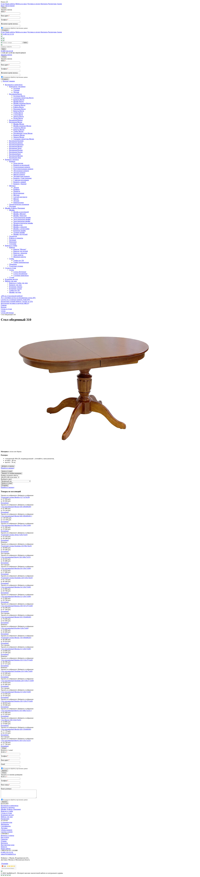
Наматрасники (18, 202)
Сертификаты (6, 826)
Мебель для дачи (11, 281)
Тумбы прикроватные (21, 262)
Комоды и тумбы (11, 245)
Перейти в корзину (7, 468)
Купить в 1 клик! (7, 471)
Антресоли (13, 236)
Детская (16, 92)
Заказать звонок (6, 55)
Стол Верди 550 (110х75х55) (11, 720)
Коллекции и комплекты (13, 85)
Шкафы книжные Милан (22, 126)
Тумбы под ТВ (18, 260)
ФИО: (3, 11)
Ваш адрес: (5, 16)
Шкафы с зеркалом (20, 227)
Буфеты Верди (18, 107)
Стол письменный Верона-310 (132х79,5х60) (17, 660)
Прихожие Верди (19, 109)
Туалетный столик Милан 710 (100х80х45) (16, 637)
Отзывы (4, 841)
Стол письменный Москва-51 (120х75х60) (16, 649)
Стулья (11, 277)
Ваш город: (5, 785)
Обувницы (13, 264)
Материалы (5, 824)
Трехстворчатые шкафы (21, 221)
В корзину (5, 485)
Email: (3, 764)
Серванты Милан (19, 128)
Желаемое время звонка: (9, 24)
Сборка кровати (6, 830)
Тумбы (11, 259)
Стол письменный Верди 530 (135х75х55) (16, 740)
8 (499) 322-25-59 (7, 51)
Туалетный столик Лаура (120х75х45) (14, 535)
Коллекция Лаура (15, 148)
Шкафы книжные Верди (22, 103)
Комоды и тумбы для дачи (18, 283)
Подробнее (5, 503)
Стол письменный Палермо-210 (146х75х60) (16, 671)
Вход (2, 6)
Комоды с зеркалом (20, 253)
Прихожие (13, 242)
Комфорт (16, 189)
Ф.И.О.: (4, 752)
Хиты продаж (18, 163)
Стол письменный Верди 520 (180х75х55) (16, 557)
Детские (16, 201)
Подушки (12, 206)
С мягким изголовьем (21, 180)
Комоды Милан (18, 129)
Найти (25, 42)
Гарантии (4, 839)
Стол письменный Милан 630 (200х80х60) (16, 507)
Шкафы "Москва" (19, 214)
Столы (11, 270)
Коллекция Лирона (16, 143)
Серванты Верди (19, 105)
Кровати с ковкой (19, 182)
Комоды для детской (20, 251)
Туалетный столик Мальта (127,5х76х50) (15, 497)
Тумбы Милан (18, 131)
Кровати (12, 161)
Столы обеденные (19, 272)
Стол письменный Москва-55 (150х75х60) (16, 525)
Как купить (5, 837)
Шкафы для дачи (15, 292)
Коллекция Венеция (16, 144)
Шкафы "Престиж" (20, 215)
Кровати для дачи (15, 285)
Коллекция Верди (15, 94)
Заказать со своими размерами (11, 473)
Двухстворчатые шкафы (21, 219)
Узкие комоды (18, 255)
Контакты (44, 4)
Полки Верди (18, 118)
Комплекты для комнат (17, 86)
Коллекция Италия (15, 150)
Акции (59, 4)
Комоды (12, 247)
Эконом (16, 187)
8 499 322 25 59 (8, 34)
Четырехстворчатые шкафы (23, 223)
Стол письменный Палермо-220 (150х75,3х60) (17, 680)
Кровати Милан (19, 135)
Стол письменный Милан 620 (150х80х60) (16, 729)
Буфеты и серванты (16, 238)
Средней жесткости (20, 197)
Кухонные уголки (15, 288)
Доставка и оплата (33, 4)
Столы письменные (20, 273)
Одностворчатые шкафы (22, 217)
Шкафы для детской (20, 234)
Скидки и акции (6, 832)
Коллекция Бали (15, 154)
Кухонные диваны (15, 287)
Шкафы (12, 210)
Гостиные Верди (19, 96)
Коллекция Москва (16, 156)
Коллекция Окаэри (16, 152)
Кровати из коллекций (21, 165)
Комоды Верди (18, 111)
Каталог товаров (9, 81)
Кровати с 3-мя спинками (22, 178)
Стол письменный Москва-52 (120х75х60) (16, 596)
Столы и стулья (10, 268)
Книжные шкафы (19, 230)
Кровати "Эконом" (20, 184)
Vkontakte (4, 863)
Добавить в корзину (8, 466)
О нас (3, 4)
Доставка (4, 828)
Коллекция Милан (15, 122)
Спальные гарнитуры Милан (23, 139)
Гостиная (16, 88)
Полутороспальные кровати (23, 169)
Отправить (5, 30)
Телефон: (4, 20)
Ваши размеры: (6, 789)
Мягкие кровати (19, 174)
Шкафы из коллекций (21, 212)
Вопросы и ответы (7, 835)
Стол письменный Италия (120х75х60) (14, 628)
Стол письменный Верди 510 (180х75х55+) (16, 710)
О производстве (6, 822)
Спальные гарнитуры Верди (23, 98)
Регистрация (10, 6)
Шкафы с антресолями (21, 229)
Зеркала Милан (18, 137)
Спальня (16, 90)
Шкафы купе (17, 225)
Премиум (16, 191)
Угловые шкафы (19, 232)
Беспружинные (18, 193)
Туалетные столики (16, 266)
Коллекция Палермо (16, 141)
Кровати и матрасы (12, 159)
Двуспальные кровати (21, 171)
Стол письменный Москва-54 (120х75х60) (16, 587)
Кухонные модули (11, 279)
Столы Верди (18, 114)
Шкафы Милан (18, 124)
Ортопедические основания (19, 204)
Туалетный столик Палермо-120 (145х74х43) (17, 578)
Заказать (4, 770)
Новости (4, 847)
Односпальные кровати (21, 167)
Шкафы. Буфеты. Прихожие (15, 208)
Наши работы (10, 4)
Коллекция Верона (15, 120)
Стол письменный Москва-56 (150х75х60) (16, 568)
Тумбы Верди (18, 113)
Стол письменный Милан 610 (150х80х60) (16, 617)
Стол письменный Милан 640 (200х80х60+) (16, 516)
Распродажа (52, 4)
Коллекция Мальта (15, 146)
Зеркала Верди (18, 116)
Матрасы (12, 186)
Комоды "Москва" (19, 249)
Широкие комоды (19, 257)
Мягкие (16, 199)
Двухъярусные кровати (21, 176)
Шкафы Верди (18, 101)
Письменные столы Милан (22, 133)
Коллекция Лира (15, 158)
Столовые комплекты (21, 275)
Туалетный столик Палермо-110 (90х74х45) (16, 546)
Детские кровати (19, 172)
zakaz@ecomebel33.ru (8, 854)
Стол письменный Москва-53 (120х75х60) (16, 692)
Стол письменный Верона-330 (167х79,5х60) (17, 606)
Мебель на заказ (21, 4)
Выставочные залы (7, 845)
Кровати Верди (18, 100)
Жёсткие (16, 195)
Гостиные (12, 240)
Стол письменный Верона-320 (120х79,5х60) (17, 701)
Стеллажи (12, 244)
